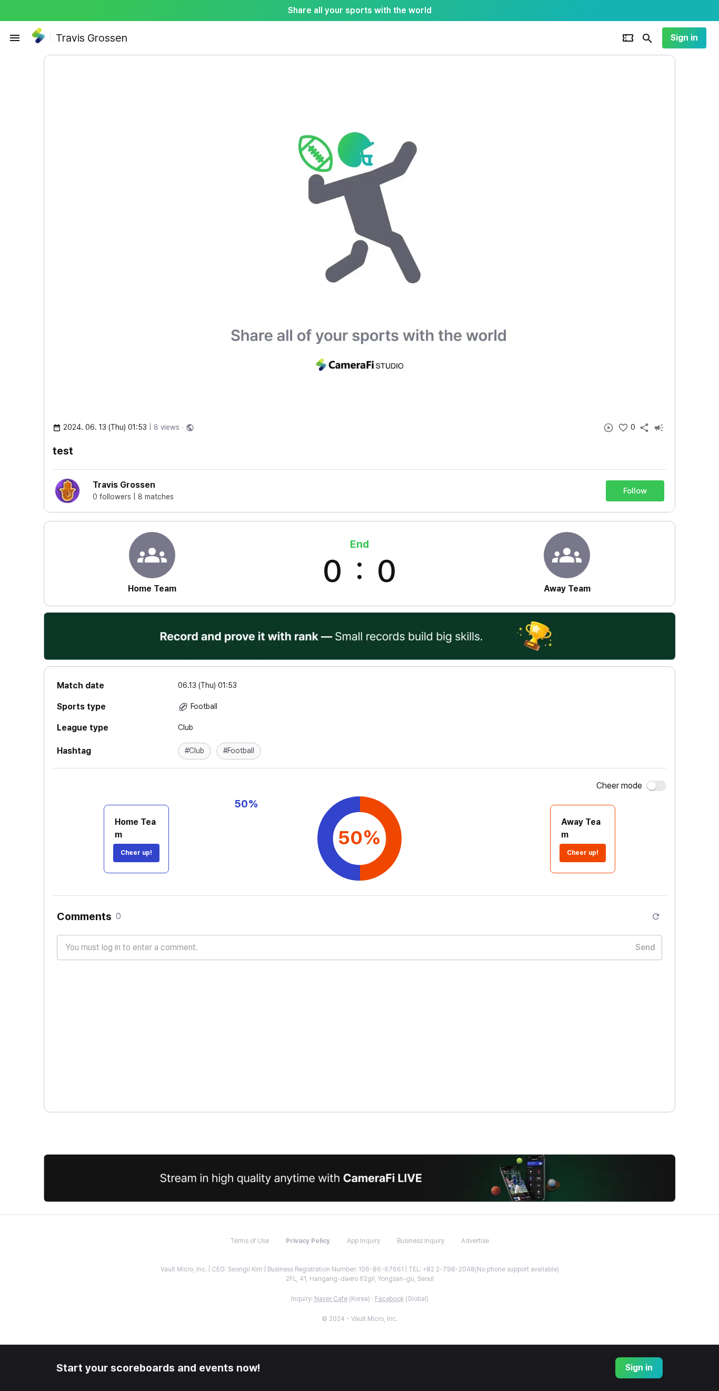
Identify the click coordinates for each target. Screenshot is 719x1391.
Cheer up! (136, 852)
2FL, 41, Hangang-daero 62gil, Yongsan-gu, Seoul (360, 1279)
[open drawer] (14, 38)
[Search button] (647, 37)
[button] (194, 751)
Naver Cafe (330, 1299)
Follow (635, 491)
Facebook (389, 1299)
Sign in (684, 38)
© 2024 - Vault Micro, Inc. (359, 1319)
